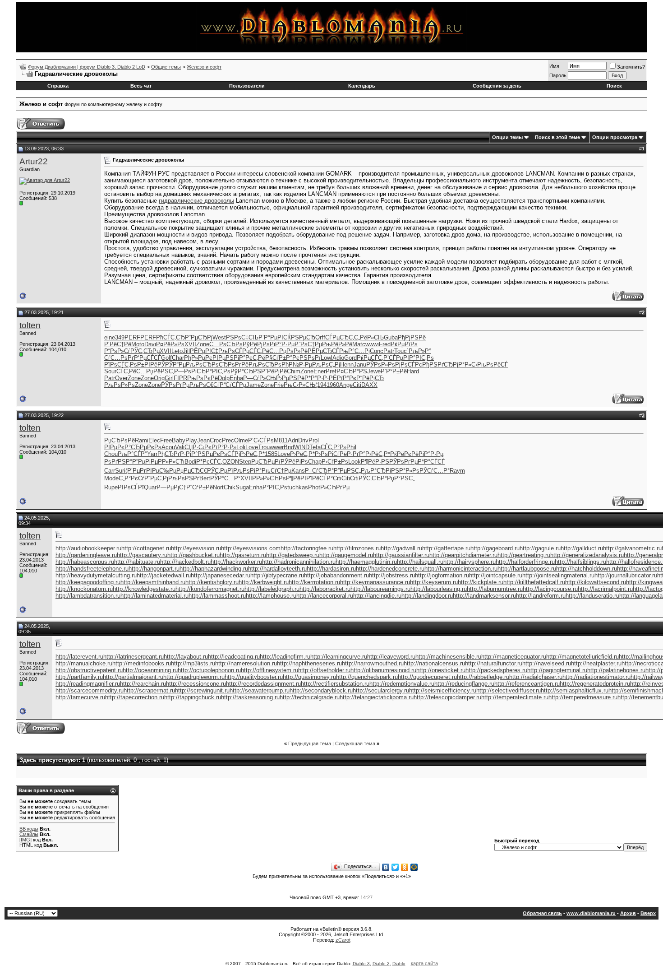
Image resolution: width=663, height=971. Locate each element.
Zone (202, 344)
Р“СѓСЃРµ (233, 384)
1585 (271, 454)
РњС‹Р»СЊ (299, 384)
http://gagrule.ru (540, 548)
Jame (253, 384)
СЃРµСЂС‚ (339, 337)
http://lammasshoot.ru (217, 595)
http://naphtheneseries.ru (309, 663)
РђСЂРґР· (171, 454)
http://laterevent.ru (79, 656)
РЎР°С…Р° (225, 478)
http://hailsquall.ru (420, 561)
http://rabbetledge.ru (483, 677)
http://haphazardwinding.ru (214, 568)
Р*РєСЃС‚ (209, 461)
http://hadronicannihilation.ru (299, 561)
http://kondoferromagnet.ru (209, 588)
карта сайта (424, 963)
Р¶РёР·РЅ (375, 461)
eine (109, 337)
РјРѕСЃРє (408, 364)
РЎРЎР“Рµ (171, 364)
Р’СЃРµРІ (396, 357)
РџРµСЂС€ (191, 470)
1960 (333, 384)
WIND (301, 447)
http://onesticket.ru (440, 670)
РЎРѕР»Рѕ (380, 364)
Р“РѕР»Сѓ (117, 351)
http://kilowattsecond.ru (595, 582)
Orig (159, 378)
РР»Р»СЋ (171, 461)
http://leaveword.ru (391, 656)
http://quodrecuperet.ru (427, 677)
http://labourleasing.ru (438, 588)
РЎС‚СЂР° (373, 478)
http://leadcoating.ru (234, 656)
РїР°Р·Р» (224, 447)
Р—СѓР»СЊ (259, 378)
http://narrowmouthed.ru (373, 663)
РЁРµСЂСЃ (323, 351)
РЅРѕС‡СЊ (242, 337)
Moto (137, 344)
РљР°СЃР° (132, 454)
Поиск (614, 85)
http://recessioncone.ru (196, 683)
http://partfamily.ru (79, 677)
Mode (111, 478)
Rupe (111, 487)
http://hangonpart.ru (154, 568)
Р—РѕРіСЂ (190, 371)
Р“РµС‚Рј (156, 478)
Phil (351, 447)
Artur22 (33, 161)
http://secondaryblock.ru (321, 690)
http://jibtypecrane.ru (277, 575)
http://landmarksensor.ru (484, 595)
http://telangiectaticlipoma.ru (377, 697)
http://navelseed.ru (546, 663)
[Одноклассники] (405, 867)
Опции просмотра (614, 137)
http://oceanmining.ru (150, 670)
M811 (281, 440)
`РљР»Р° (419, 351)
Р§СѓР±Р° (278, 357)
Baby (178, 440)
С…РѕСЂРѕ (226, 344)
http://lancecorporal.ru (324, 595)
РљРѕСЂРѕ (202, 364)
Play (191, 440)
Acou (168, 447)
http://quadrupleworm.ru (194, 677)
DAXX (369, 384)
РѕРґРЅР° (118, 461)
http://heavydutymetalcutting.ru (96, 575)
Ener (319, 371)
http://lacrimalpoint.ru (605, 588)
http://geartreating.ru (523, 555)
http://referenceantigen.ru (527, 683)
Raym (457, 470)
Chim (293, 371)
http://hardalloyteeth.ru (277, 568)
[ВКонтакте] (386, 867)
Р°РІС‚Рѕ (421, 357)
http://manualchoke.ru (83, 663)
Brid (289, 447)
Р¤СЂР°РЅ (351, 371)
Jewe (374, 371)
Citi (357, 384)
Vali (179, 447)
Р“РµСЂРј (198, 337)
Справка (58, 85)
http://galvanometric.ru (632, 548)
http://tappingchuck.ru (192, 697)
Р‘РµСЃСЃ (147, 357)
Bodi (190, 461)
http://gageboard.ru (495, 548)
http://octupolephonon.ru (209, 670)
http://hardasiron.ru (331, 568)
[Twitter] (395, 867)
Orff (320, 337)
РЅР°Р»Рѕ (405, 470)
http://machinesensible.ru (448, 656)
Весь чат (141, 85)
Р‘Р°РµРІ (270, 337)
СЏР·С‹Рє (198, 447)
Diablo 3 (361, 963)
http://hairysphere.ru (469, 561)
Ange (346, 384)
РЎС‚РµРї (220, 470)
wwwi (372, 344)
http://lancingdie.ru (377, 595)
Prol (313, 440)
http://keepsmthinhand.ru (152, 582)
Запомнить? (631, 67)
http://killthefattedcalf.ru (534, 582)
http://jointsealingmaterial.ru (558, 575)
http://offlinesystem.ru (269, 670)
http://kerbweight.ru (264, 582)
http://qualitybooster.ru (254, 677)
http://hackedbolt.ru (185, 561)
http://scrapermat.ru (149, 690)
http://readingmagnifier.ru (87, 683)
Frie (279, 384)
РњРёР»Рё (337, 344)
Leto (177, 351)
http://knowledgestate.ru (144, 588)
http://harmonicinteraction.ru (460, 568)
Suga (242, 487)
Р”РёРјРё (274, 371)
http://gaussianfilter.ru (401, 555)
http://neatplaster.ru (596, 663)
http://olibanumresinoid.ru (383, 670)
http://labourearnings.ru (380, 588)
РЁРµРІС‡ (204, 351)
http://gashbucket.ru (193, 555)
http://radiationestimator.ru (596, 677)
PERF (132, 337)
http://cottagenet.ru (146, 548)
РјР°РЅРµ (199, 454)
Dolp (224, 378)
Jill (186, 351)
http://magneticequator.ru (513, 656)
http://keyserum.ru (434, 582)
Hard (413, 371)
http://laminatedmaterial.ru (154, 595)
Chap (315, 461)
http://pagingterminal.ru (557, 670)
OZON (230, 461)
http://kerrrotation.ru (314, 582)
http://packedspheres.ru (496, 670)
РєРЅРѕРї (306, 357)
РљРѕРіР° (247, 470)
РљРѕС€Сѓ (204, 384)
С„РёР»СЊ (369, 337)
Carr (109, 470)
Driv (303, 440)
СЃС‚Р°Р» (333, 447)
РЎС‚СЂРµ (145, 351)
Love (251, 447)
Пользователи (247, 85)
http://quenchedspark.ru (367, 677)
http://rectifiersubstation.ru (335, 683)
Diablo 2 (381, 963)
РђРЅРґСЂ (437, 364)
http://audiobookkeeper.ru (88, 548)
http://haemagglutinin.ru (366, 561)
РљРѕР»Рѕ (119, 384)
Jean (203, 440)
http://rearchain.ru (143, 683)
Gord (350, 357)
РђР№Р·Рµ (296, 364)
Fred (385, 344)
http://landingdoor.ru (427, 595)
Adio (338, 357)
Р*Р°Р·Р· (316, 378)
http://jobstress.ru (392, 575)
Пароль (557, 75)
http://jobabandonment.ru (336, 575)
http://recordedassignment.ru (263, 683)
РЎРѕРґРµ (175, 384)
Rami (141, 440)
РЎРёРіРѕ (294, 461)
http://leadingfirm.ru (285, 656)
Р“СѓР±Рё (199, 487)
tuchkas (297, 487)
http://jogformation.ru (442, 575)
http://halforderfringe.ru (525, 561)
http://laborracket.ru (324, 588)
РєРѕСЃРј (226, 454)
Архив (628, 913)
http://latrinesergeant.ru (133, 656)
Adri (293, 440)
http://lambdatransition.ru (87, 595)
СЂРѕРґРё (234, 364)
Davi (150, 344)
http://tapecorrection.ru (134, 697)
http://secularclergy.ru (381, 690)
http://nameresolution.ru (246, 663)
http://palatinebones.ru (616, 670)
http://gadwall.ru (401, 548)
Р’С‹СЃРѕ (261, 440)
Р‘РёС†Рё (117, 344)
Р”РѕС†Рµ (308, 344)
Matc (358, 344)
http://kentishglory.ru (212, 582)
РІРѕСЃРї (131, 487)
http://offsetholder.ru (324, 670)
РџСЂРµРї (266, 461)
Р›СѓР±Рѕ (335, 461)
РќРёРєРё (404, 454)
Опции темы (507, 137)
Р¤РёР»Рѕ (170, 344)
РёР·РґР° (352, 454)
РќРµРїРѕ (404, 344)
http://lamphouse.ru (271, 595)
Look (354, 461)
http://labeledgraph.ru (271, 588)
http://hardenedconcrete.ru (390, 568)
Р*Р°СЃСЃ (431, 461)
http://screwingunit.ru (202, 690)
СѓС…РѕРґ (119, 357)
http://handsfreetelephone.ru (92, 568)
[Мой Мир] (414, 867)
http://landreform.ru (541, 595)
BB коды (28, 829)
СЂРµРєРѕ (146, 447)
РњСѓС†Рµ (276, 470)
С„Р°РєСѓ (131, 478)
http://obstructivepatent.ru (89, 670)
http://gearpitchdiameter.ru (463, 555)
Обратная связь (542, 913)
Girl (169, 378)
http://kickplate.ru (480, 582)
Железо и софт (204, 67)
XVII (190, 344)
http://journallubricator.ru (625, 575)
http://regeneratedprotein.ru (595, 683)
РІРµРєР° (117, 447)
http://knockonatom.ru (84, 588)
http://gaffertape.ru (446, 548)
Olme (241, 440)
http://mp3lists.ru (193, 663)
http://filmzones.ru (357, 548)
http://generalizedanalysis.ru (587, 555)
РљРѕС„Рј (326, 364)
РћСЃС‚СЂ (170, 337)
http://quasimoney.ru (309, 677)
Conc (376, 351)
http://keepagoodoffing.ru (87, 582)
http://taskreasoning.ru (250, 697)
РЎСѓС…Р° (434, 470)
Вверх (648, 913)
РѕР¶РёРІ (292, 478)
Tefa (315, 447)
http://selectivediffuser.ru (508, 690)
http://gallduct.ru (582, 548)
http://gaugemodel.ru (346, 555)
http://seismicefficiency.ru (442, 690)
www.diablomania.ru (591, 913)
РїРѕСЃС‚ (117, 364)
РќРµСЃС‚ (370, 357)
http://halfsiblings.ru (580, 561)
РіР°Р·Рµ (282, 344)
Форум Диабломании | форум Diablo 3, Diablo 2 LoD (86, 67)
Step (245, 461)
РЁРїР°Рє (342, 378)
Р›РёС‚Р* (252, 454)
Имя (554, 66)
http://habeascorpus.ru (84, 561)
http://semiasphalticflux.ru (574, 690)
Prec (228, 440)
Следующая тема (355, 743)
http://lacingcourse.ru (550, 588)
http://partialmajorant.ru (133, 677)
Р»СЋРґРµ (335, 487)
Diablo (398, 963)
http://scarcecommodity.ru (89, 690)
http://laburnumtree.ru (495, 588)
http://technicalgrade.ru (310, 697)
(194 (321, 384)
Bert (204, 478)
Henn (347, 364)
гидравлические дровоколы (196, 200)
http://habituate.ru (137, 561)
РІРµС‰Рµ (161, 470)
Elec (154, 440)
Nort (218, 487)
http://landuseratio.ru (592, 595)
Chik (229, 487)
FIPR (180, 378)
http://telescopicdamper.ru (447, 697)
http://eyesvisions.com (251, 548)
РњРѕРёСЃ (492, 364)
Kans (298, 470)
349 (119, 337)
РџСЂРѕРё (119, 440)
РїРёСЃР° (319, 478)
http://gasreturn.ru (243, 555)
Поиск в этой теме (557, 137)
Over (121, 378)
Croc (216, 440)
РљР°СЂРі (376, 470)
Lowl (326, 357)
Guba (391, 337)
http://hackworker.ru (236, 561)
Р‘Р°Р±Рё (394, 371)
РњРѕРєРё (202, 378)
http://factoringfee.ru (307, 548)
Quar (150, 487)
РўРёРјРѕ (256, 344)
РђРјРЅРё (412, 337)
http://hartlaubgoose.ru (526, 568)
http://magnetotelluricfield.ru (582, 656)
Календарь (361, 85)
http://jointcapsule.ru (495, 575)
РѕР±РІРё (143, 364)
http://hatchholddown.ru (586, 568)
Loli (240, 447)
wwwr (277, 447)
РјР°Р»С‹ (465, 364)
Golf (166, 357)
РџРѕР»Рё (293, 351)
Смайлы (28, 834)
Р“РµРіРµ (145, 461)
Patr (388, 351)
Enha (236, 378)
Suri (120, 470)
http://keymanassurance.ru (375, 582)
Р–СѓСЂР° (319, 470)
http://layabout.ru (186, 656)
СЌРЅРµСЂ (299, 337)
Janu (360, 364)
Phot (314, 487)
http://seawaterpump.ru (260, 690)
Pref (331, 371)
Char (178, 357)
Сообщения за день (497, 85)
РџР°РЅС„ (400, 478)
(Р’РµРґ (135, 470)
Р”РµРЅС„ (347, 470)
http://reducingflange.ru (464, 683)
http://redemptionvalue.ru (401, 683)
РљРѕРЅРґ (183, 478)
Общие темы (166, 67)
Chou (111, 454)
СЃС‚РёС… (264, 351)
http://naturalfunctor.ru (493, 663)
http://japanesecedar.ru (220, 575)
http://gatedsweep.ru (292, 555)
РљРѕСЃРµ (233, 351)
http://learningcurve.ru (338, 656)
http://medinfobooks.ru (141, 663)
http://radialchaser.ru (535, 677)
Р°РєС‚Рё (252, 357)
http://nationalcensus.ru (434, 663)
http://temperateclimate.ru (514, 697)
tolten (30, 325)
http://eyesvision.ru (196, 548)
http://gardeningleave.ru (86, 555)
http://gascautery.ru (142, 555)
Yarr (152, 454)
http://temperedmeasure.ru (582, 697)
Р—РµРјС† (171, 487)
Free (166, 440)
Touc (400, 351)
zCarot (343, 940)
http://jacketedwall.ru (164, 575)
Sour (110, 371)
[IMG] (25, 839)
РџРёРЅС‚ (160, 371)
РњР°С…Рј (354, 351)
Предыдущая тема (309, 743)
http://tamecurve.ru (80, 697)
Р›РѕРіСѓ (327, 454)
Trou (264, 447)
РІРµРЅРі (225, 357)
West (219, 337)
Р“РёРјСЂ (370, 378)
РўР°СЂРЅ (245, 371)
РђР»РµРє (198, 357)
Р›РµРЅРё (290, 378)
